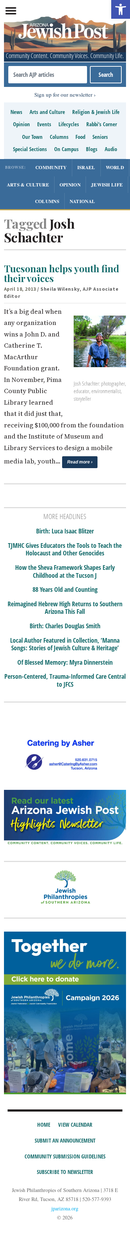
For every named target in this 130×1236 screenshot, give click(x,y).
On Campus (66, 149)
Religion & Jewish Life (96, 111)
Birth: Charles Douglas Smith (65, 626)
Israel (86, 167)
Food (80, 136)
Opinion (21, 124)
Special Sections (30, 149)
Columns (59, 136)
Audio (111, 149)
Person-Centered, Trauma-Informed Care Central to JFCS (65, 680)
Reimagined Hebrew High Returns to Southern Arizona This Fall (65, 608)
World (115, 167)
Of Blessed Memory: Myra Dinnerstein (65, 663)
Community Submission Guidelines (65, 1156)
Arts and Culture (47, 111)
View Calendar (75, 1124)
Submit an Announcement (65, 1140)
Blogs (92, 149)
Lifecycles (68, 124)
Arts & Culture (28, 184)
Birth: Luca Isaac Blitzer (65, 531)
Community (51, 167)
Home (43, 1124)
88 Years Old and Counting (65, 590)
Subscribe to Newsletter (65, 1171)
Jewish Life (107, 184)
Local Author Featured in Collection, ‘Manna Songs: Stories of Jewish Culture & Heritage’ (65, 644)
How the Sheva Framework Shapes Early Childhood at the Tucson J (65, 571)
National (82, 201)
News (16, 111)
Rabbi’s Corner (101, 124)
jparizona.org (64, 1208)
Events (44, 124)
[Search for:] (47, 74)
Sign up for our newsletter (63, 94)
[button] (120, 9)
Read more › (79, 462)
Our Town (32, 136)
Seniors (100, 136)
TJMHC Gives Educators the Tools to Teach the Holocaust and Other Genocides (65, 549)
